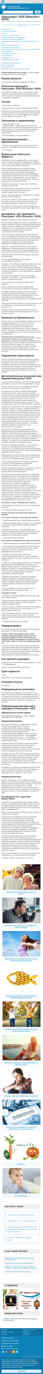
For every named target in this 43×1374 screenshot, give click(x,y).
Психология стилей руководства (17, 1271)
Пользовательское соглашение (10, 1343)
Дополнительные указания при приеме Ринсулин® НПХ (21, 49)
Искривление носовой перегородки (19, 1263)
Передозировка (7, 51)
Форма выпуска (7, 29)
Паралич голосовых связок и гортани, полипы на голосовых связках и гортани (20, 1267)
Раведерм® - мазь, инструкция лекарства (22, 1221)
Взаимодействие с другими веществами (15, 69)
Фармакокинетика (8, 67)
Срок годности (6, 55)
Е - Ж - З (14, 25)
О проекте (4, 1330)
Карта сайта (26, 1334)
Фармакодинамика (8, 65)
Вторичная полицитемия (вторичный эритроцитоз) (19, 1259)
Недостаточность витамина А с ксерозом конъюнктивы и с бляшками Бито (21, 1128)
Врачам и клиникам (7, 1332)
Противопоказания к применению (13, 37)
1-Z (3, 25)
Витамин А (21, 1164)
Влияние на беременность (11, 45)
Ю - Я (23, 26)
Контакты (4, 1334)
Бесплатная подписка (7, 1346)
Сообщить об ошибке (8, 1338)
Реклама (25, 1332)
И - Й (19, 25)
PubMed (6, 1319)
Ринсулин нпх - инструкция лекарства (21, 1215)
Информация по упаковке (10, 59)
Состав (4, 33)
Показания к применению (11, 35)
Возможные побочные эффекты (12, 39)
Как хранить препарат (9, 53)
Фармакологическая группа (11, 63)
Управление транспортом (11, 47)
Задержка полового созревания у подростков (21, 1096)
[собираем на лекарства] (21, 1299)
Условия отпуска (7, 57)
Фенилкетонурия (21, 1196)
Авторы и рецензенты (29, 1330)
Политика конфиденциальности (10, 1340)
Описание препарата (9, 31)
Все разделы (36, 1)
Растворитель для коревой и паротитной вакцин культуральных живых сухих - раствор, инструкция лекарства (21, 1229)
